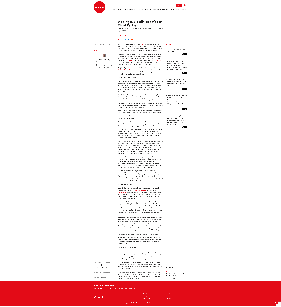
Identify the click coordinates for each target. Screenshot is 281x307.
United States (103, 277)
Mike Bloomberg (110, 270)
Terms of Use (146, 298)
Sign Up (179, 5)
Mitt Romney (96, 272)
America (120, 9)
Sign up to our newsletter (172, 296)
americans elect (97, 264)
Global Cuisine (148, 9)
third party (96, 277)
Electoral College (97, 267)
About (167, 9)
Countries (156, 9)
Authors (162, 9)
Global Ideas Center (180, 9)
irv (105, 270)
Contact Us (168, 293)
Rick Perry (104, 275)
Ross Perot (109, 275)
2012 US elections (106, 262)
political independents (105, 272)
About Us (145, 293)
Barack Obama (104, 264)
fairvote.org (105, 267)
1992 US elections (97, 262)
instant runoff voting (98, 270)
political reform (97, 275)
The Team (168, 298)
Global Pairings (131, 9)
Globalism (140, 9)
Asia (125, 9)
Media (172, 9)
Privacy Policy (146, 296)
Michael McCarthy (125, 36)
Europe (115, 9)
